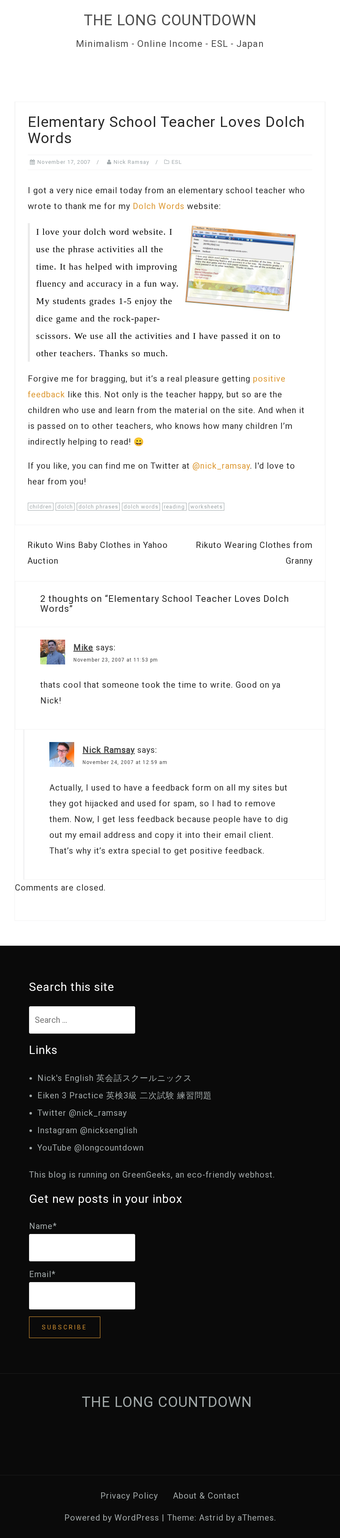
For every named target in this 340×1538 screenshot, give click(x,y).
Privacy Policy (129, 1496)
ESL (177, 162)
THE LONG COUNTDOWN (170, 20)
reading (174, 507)
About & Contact (206, 1496)
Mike (83, 647)
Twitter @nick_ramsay (82, 1113)
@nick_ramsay (221, 466)
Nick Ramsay (131, 162)
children (40, 507)
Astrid (211, 1518)
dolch (65, 507)
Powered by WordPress (111, 1518)
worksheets (206, 507)
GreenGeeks (146, 1175)
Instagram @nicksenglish (87, 1130)
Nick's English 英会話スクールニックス (114, 1078)
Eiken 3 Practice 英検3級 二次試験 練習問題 (124, 1095)
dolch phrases (98, 507)
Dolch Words (159, 206)
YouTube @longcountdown (90, 1148)
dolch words (141, 507)
